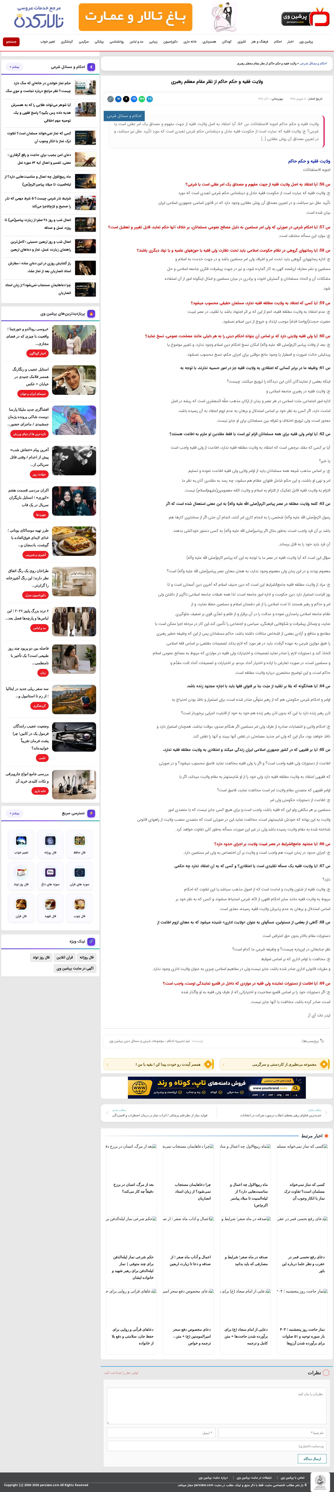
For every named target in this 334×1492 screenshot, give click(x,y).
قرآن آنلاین (64, 957)
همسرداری (209, 41)
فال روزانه (87, 957)
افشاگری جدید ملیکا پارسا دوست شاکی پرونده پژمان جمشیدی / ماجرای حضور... (28, 416)
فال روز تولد (41, 957)
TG (150, 99)
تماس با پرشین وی (292, 1477)
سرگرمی (84, 41)
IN (118, 99)
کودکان (227, 41)
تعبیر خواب (48, 41)
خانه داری (190, 41)
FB (134, 99)
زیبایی (153, 41)
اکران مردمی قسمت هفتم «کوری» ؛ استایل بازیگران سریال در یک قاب (28, 497)
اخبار (290, 41)
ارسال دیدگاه (312, 1459)
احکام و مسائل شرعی (313, 63)
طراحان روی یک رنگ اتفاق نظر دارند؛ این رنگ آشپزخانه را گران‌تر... (27, 578)
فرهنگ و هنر (260, 41)
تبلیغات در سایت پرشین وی (254, 1477)
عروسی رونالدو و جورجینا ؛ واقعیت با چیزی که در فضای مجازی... (27, 336)
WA (142, 99)
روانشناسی (117, 41)
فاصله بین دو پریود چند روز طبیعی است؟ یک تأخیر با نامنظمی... (28, 655)
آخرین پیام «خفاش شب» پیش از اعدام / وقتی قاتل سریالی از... (29, 457)
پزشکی (99, 41)
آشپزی (241, 41)
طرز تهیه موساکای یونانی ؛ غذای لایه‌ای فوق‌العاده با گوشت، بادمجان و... (28, 537)
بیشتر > (14, 67)
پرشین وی (306, 41)
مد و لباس (136, 41)
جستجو (11, 41)
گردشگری (67, 41)
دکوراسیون (170, 41)
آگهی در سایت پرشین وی (75, 968)
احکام (278, 41)
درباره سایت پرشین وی (213, 1477)
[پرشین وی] (305, 17)
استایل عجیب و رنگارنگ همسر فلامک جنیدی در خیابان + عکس (30, 376)
